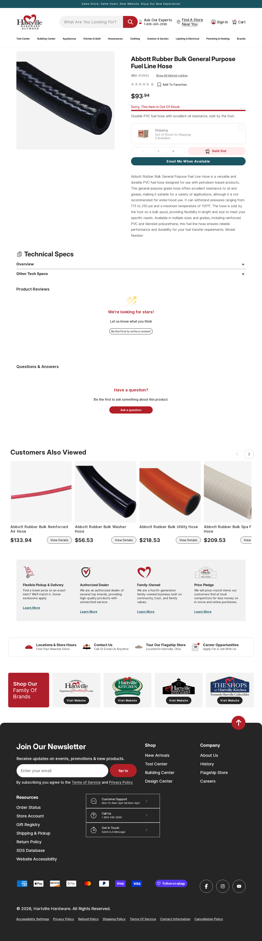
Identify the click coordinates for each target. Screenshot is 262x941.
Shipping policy (114, 919)
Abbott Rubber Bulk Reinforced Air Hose (39, 529)
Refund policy (88, 919)
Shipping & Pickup (33, 833)
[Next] (249, 454)
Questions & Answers (37, 366)
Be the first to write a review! (131, 331)
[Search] (130, 22)
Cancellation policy (208, 919)
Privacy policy (63, 919)
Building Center (159, 772)
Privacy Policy (121, 782)
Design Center (159, 781)
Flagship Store (214, 772)
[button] (23, 38)
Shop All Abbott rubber (172, 75)
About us (209, 755)
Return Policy (29, 841)
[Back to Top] (239, 723)
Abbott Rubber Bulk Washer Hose (100, 529)
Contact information (175, 919)
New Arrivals (157, 755)
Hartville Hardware (51, 908)
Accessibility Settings (32, 919)
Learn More (31, 608)
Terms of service (143, 919)
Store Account (30, 816)
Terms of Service (86, 782)
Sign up (123, 770)
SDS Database (30, 850)
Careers (208, 781)
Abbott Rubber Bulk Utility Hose (168, 527)
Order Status (28, 807)
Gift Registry (28, 824)
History (207, 763)
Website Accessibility (36, 859)
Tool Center (156, 763)
